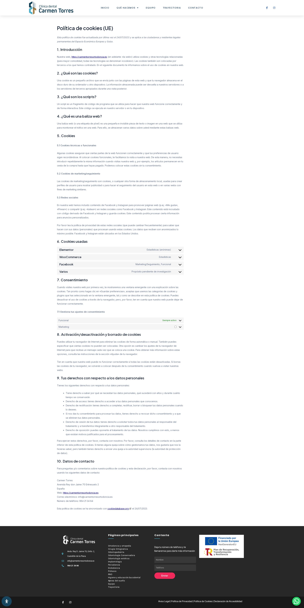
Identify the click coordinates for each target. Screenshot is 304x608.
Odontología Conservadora (121, 555)
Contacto (195, 7)
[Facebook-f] (267, 7)
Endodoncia (114, 568)
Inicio (105, 7)
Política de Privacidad (181, 601)
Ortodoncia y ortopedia (119, 546)
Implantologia (115, 562)
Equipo (150, 7)
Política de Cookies (203, 601)
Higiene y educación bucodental (124, 577)
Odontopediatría (116, 552)
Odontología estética (119, 558)
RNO (110, 574)
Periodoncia (114, 565)
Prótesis (112, 571)
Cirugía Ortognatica (118, 549)
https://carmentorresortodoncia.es (89, 56)
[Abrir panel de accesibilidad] (7, 601)
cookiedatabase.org (118, 508)
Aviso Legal (164, 601)
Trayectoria (172, 7)
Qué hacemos (126, 7)
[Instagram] (274, 7)
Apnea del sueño (116, 581)
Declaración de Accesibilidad (228, 601)
